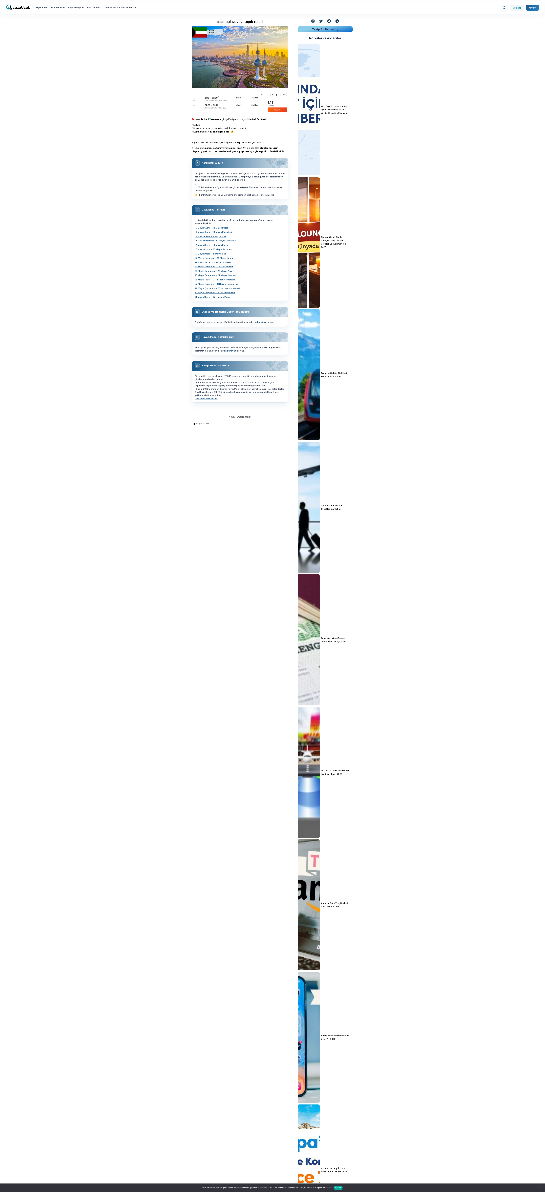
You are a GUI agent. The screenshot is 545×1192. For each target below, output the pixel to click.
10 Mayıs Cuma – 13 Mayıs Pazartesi (213, 232)
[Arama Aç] (504, 8)
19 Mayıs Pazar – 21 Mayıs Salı (210, 253)
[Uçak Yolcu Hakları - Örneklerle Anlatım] (309, 507)
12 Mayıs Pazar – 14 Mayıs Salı (210, 236)
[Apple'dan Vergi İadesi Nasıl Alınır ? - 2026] (309, 1037)
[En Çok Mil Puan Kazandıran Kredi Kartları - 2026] (309, 772)
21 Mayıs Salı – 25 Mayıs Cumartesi (213, 262)
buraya (261, 322)
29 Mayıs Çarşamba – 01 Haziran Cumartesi (217, 288)
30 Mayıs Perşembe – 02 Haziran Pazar (215, 292)
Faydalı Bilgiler (76, 7)
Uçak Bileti (41, 7)
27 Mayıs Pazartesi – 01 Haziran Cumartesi (216, 284)
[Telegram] (337, 21)
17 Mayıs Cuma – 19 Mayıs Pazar (211, 245)
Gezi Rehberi (94, 7)
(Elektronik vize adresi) (206, 398)
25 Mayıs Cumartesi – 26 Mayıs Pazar (214, 271)
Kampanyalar (58, 7)
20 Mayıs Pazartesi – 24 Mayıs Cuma (214, 258)
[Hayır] (540, 1187)
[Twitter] (321, 21)
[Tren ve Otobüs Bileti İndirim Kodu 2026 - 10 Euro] (309, 374)
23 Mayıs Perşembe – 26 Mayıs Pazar (214, 266)
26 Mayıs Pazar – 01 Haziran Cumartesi (215, 279)
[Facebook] (329, 21)
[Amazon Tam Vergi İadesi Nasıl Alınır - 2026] (309, 904)
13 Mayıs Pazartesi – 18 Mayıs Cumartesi (215, 240)
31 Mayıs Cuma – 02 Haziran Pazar (212, 297)
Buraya (231, 350)
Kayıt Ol (532, 8)
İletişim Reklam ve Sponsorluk (120, 7)
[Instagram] (313, 21)
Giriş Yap (517, 8)
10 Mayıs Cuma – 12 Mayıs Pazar (211, 227)
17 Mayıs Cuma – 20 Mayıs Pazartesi (213, 249)
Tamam (338, 1187)
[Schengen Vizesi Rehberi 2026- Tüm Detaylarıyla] (309, 639)
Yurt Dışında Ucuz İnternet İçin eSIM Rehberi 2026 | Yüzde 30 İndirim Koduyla (334, 109)
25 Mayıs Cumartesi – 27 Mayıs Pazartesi (216, 275)
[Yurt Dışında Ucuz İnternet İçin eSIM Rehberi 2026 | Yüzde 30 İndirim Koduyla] (309, 109)
